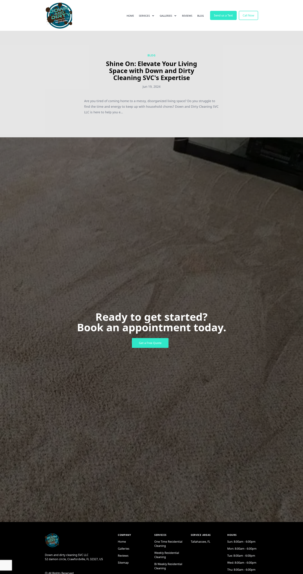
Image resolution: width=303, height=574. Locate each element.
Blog (200, 15)
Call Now (248, 15)
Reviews (187, 15)
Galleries (123, 549)
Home (130, 15)
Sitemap (123, 563)
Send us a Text (223, 15)
